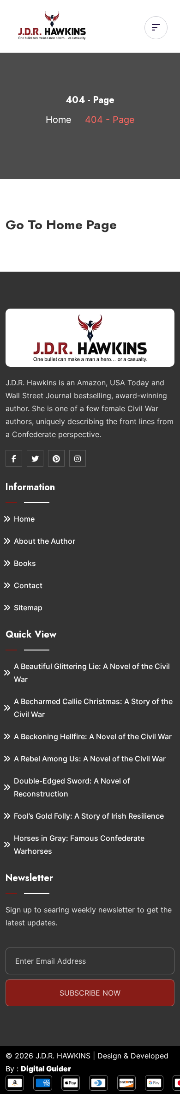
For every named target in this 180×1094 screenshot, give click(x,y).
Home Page (81, 224)
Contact (28, 585)
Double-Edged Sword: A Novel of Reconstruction (72, 787)
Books (25, 563)
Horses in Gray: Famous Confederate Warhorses (79, 844)
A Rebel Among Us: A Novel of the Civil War (90, 758)
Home (59, 119)
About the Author (44, 541)
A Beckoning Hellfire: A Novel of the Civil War (93, 736)
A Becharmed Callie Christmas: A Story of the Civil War (93, 708)
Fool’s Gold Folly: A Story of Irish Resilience (89, 815)
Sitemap (28, 607)
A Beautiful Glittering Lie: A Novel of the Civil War (92, 673)
